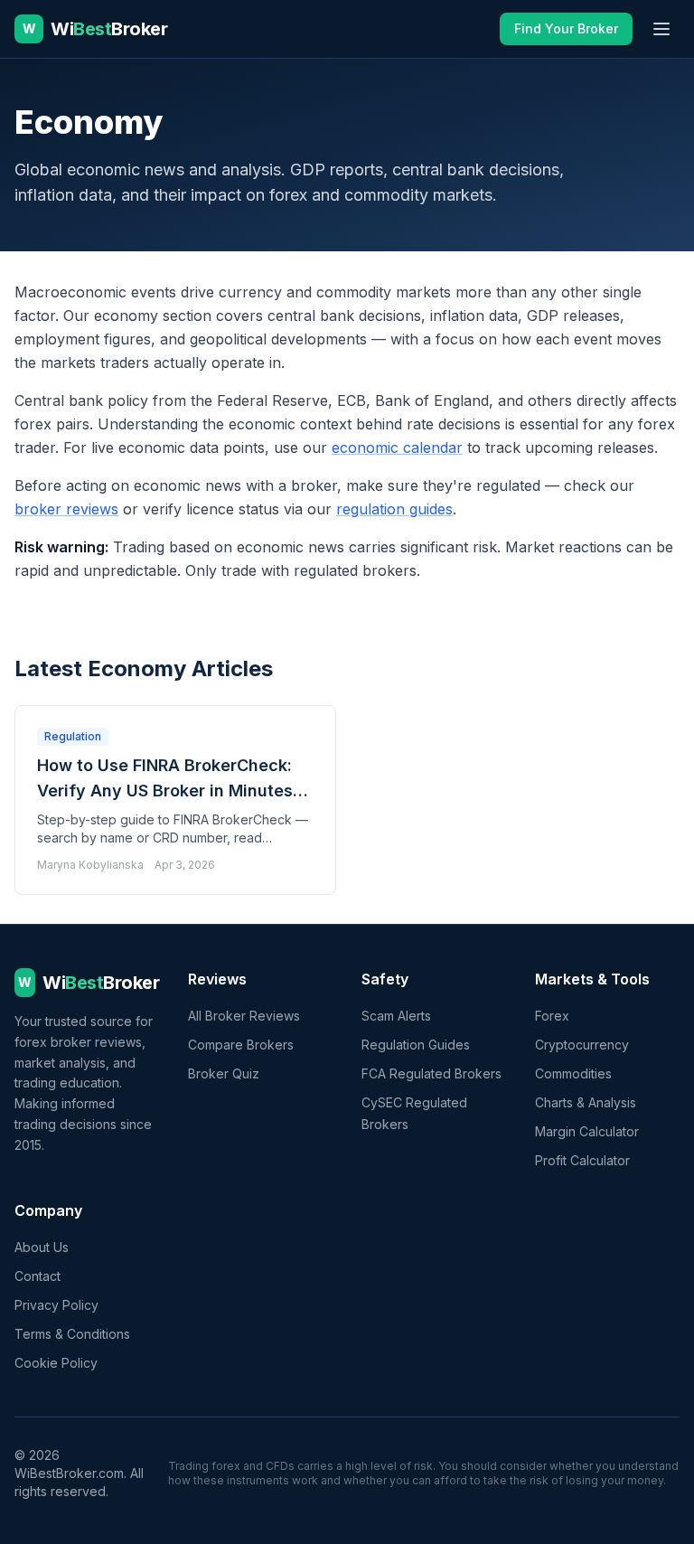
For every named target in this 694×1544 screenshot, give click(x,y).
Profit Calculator (582, 1160)
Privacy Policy (56, 1305)
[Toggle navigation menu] (661, 29)
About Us (41, 1247)
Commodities (573, 1073)
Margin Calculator (587, 1131)
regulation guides (394, 509)
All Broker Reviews (244, 1015)
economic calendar (397, 447)
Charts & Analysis (585, 1102)
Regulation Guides (415, 1044)
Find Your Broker (566, 28)
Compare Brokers (241, 1044)
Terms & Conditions (72, 1334)
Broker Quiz (223, 1073)
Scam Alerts (396, 1015)
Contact (37, 1276)
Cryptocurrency (582, 1044)
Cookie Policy (56, 1362)
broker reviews (66, 509)
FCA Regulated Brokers (431, 1073)
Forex (552, 1015)
